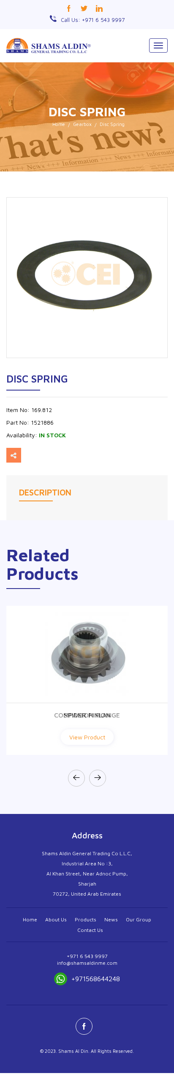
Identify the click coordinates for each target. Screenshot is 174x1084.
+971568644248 (95, 978)
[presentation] (76, 778)
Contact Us (90, 930)
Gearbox (82, 124)
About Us (56, 919)
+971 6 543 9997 (87, 956)
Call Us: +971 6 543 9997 (93, 19)
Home (58, 124)
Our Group (138, 919)
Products (85, 919)
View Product (87, 737)
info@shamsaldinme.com (87, 963)
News (111, 919)
